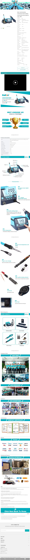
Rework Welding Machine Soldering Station (6, 518)
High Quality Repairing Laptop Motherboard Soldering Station (9, 517)
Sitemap (19, 557)
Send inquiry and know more (15, 350)
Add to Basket (22, 69)
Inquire (22, 67)
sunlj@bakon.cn (4, 551)
